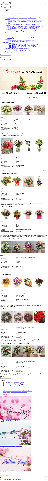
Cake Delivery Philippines (12, 28)
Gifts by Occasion (6, 49)
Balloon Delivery (8, 29)
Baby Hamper (41, 50)
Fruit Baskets (7, 23)
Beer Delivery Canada (21, 40)
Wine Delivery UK (40, 37)
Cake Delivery (8, 25)
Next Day (18, 48)
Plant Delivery (7, 48)
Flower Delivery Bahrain (32, 45)
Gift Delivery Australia (11, 20)
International (26, 48)
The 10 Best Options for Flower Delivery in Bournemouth (11, 446)
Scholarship (8, 13)
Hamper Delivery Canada (23, 17)
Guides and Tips (6, 52)
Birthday (6, 51)
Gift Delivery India (29, 20)
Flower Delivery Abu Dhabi (23, 44)
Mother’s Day (19, 50)
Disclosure (22, 13)
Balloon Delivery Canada (23, 30)
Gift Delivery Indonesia (37, 20)
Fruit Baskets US (35, 24)
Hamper (6, 15)
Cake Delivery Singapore (22, 28)
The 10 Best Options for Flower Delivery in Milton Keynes (11, 471)
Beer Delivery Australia (11, 40)
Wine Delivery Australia (11, 37)
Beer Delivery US (23, 41)
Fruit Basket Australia (11, 24)
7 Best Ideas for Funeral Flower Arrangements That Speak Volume (15, 388)
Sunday (21, 48)
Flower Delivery (6, 42)
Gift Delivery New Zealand (22, 21)
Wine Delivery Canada (21, 37)
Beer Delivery (7, 39)
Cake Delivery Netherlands (22, 27)
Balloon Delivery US (20, 31)
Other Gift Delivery (6, 14)
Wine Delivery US (10, 38)
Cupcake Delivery (8, 32)
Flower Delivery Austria (22, 45)
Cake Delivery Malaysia (11, 27)
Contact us (13, 13)
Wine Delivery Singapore (31, 37)
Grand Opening (25, 50)
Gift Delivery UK (39, 21)
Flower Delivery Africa (33, 44)
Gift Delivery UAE (31, 21)
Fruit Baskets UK (28, 24)
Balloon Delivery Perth (32, 30)
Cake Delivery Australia (11, 26)
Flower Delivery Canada (22, 46)
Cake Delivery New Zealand (33, 27)
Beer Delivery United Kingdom (13, 41)
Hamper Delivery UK (23, 18)
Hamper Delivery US (32, 18)
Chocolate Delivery (8, 33)
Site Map (11, 52)
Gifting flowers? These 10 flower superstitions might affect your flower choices (17, 391)
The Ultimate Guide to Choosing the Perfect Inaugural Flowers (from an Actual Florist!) (19, 387)
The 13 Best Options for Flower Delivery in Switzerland (13, 382)
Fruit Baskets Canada (20, 24)
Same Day (13, 48)
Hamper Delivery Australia (12, 17)
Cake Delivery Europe (30, 26)
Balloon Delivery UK (11, 31)
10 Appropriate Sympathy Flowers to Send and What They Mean (15, 392)
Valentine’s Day (8, 50)
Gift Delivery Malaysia (11, 21)
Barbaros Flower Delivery (12, 44)
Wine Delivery (8, 35)
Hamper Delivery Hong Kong (34, 17)
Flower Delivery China (32, 46)
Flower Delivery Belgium (12, 46)
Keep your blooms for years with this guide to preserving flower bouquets (16, 390)
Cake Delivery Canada (21, 26)
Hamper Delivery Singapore (12, 18)
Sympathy (14, 50)
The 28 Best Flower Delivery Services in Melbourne (12, 385)
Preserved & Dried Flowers (10, 43)
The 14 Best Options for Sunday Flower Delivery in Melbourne (14, 384)
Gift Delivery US (10, 22)
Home (4, 13)
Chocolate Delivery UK (34, 34)
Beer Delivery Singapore (30, 40)
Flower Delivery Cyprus (12, 47)
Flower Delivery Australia (12, 45)
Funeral (36, 50)
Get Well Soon (31, 50)
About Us (17, 13)
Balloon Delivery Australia (12, 30)
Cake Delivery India (39, 26)
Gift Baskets (7, 19)
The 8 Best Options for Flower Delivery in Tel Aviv (12, 383)
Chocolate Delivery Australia (12, 34)
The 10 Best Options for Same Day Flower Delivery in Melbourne (15, 386)
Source (1, 117)
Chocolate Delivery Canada (24, 34)
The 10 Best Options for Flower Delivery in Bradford (10, 420)
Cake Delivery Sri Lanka (32, 28)
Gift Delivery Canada (21, 20)
